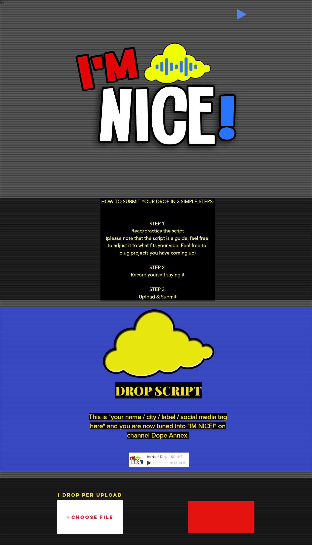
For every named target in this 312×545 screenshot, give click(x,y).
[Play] (241, 14)
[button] (90, 517)
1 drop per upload (90, 495)
